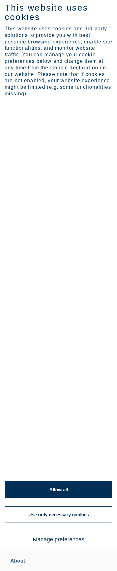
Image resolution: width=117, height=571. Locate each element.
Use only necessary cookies (58, 514)
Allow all (58, 489)
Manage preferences (58, 539)
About (17, 560)
